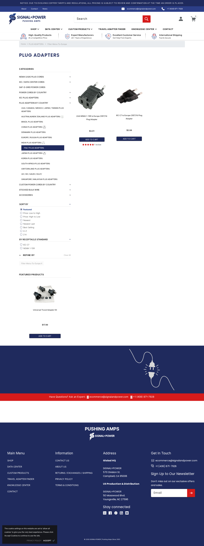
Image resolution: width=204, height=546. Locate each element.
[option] (45, 308)
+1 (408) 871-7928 (143, 396)
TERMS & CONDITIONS (67, 485)
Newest (26, 220)
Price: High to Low (31, 216)
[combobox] (112, 19)
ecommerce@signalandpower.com (108, 396)
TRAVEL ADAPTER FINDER (20, 479)
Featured (27, 209)
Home (23, 44)
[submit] (191, 493)
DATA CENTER (14, 466)
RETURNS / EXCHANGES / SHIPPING (74, 473)
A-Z (25, 231)
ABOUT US (60, 466)
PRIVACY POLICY (64, 479)
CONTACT (12, 491)
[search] (147, 19)
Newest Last (29, 224)
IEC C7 (26, 245)
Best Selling (28, 227)
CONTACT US (62, 460)
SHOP (10, 460)
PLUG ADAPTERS (36, 44)
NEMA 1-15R (29, 248)
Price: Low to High (31, 213)
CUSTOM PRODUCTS (18, 473)
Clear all (67, 255)
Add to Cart (45, 336)
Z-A (25, 234)
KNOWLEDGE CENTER (18, 485)
